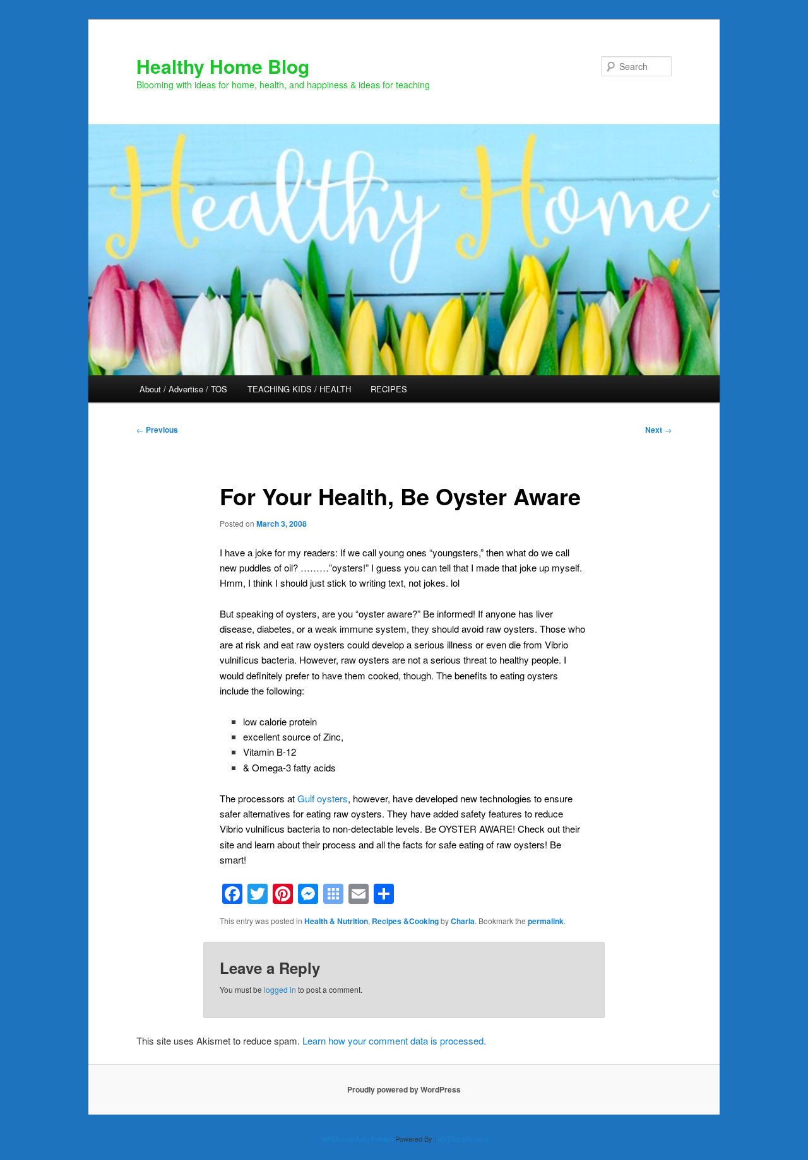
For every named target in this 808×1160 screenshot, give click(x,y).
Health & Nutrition (336, 921)
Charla (463, 921)
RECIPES (389, 389)
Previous (157, 429)
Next (658, 429)
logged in (280, 989)
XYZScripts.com (463, 1139)
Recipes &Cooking (405, 921)
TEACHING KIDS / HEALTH (299, 389)
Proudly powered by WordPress (404, 1089)
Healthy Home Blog (222, 65)
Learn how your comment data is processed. (394, 1040)
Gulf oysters (322, 798)
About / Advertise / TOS (183, 389)
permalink (546, 921)
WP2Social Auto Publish (357, 1139)
